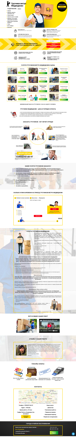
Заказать (62, 6)
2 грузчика (19, 211)
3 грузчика (19, 213)
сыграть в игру (53, 46)
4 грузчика (19, 214)
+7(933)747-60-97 (61, 4)
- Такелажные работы (50, 410)
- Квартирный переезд (50, 414)
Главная (9, 10)
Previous (18, 326)
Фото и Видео (10, 25)
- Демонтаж (50, 407)
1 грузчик (19, 210)
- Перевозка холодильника (50, 416)
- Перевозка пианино (50, 412)
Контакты (9, 27)
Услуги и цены (10, 15)
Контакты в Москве (25, 417)
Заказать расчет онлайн (12, 16)
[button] (14, 353)
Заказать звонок (54, 433)
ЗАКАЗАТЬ (54, 209)
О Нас (8, 24)
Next (35, 326)
